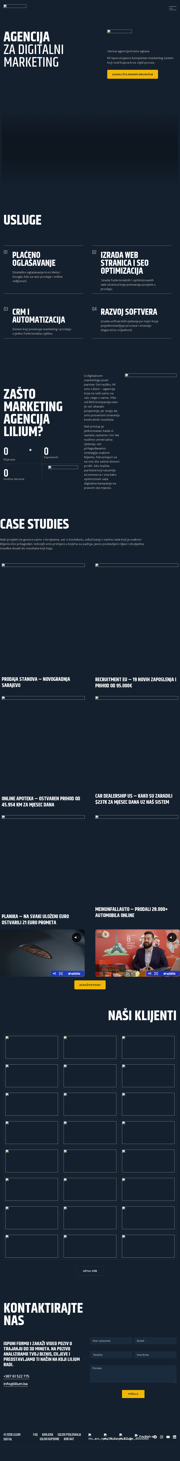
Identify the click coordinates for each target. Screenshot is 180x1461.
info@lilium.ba (16, 1384)
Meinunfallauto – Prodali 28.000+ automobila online (131, 912)
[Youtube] (168, 1437)
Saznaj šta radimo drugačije (132, 74)
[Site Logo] (15, 6)
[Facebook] (155, 1437)
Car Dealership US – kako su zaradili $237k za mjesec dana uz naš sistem (133, 799)
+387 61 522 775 (16, 1376)
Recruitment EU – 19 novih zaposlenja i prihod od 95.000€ (135, 683)
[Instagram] (161, 1437)
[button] (90, 1271)
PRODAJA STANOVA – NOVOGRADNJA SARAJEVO (36, 682)
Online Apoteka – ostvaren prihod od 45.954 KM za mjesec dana (41, 802)
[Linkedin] (174, 1437)
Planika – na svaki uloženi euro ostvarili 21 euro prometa (35, 920)
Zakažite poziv (90, 985)
